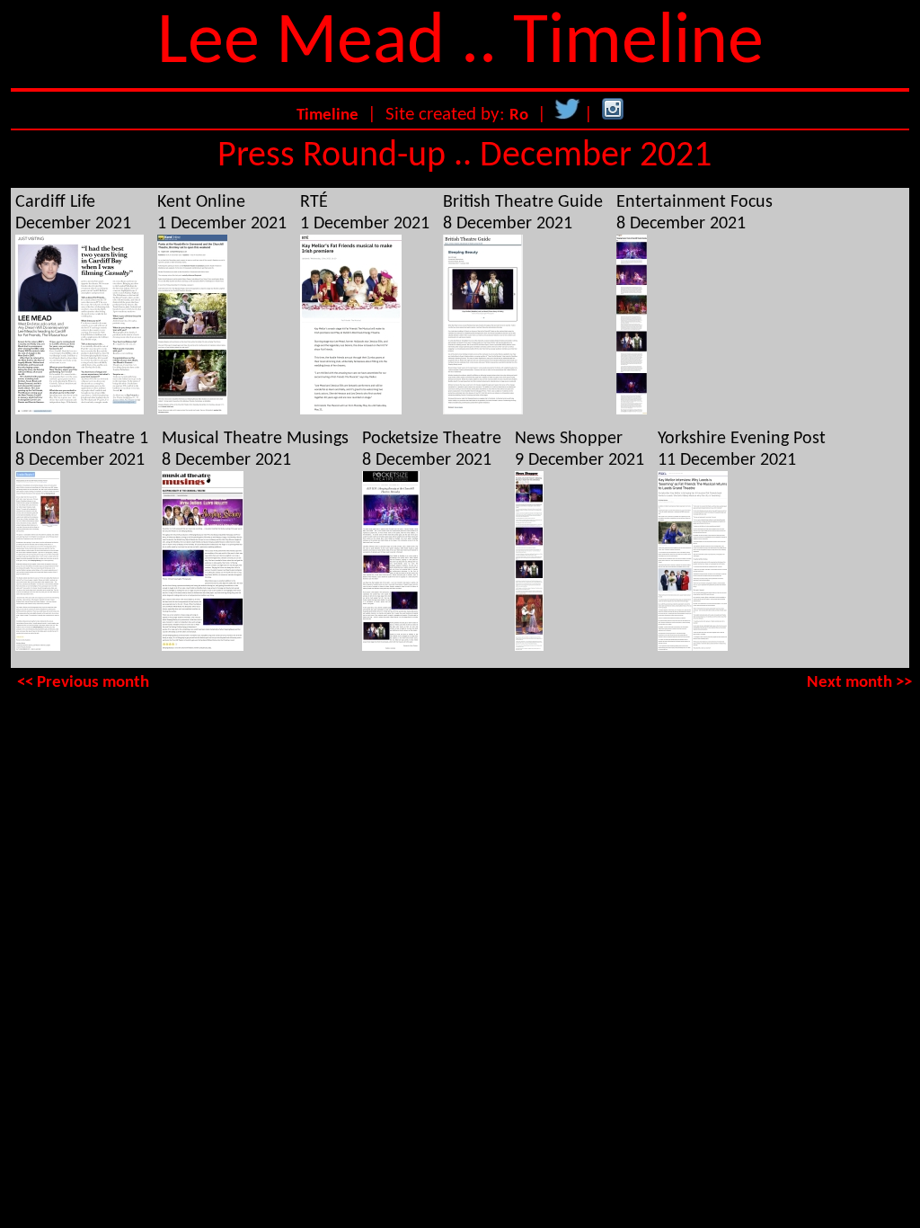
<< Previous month (83, 682)
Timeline (327, 115)
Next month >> (859, 682)
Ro (518, 115)
